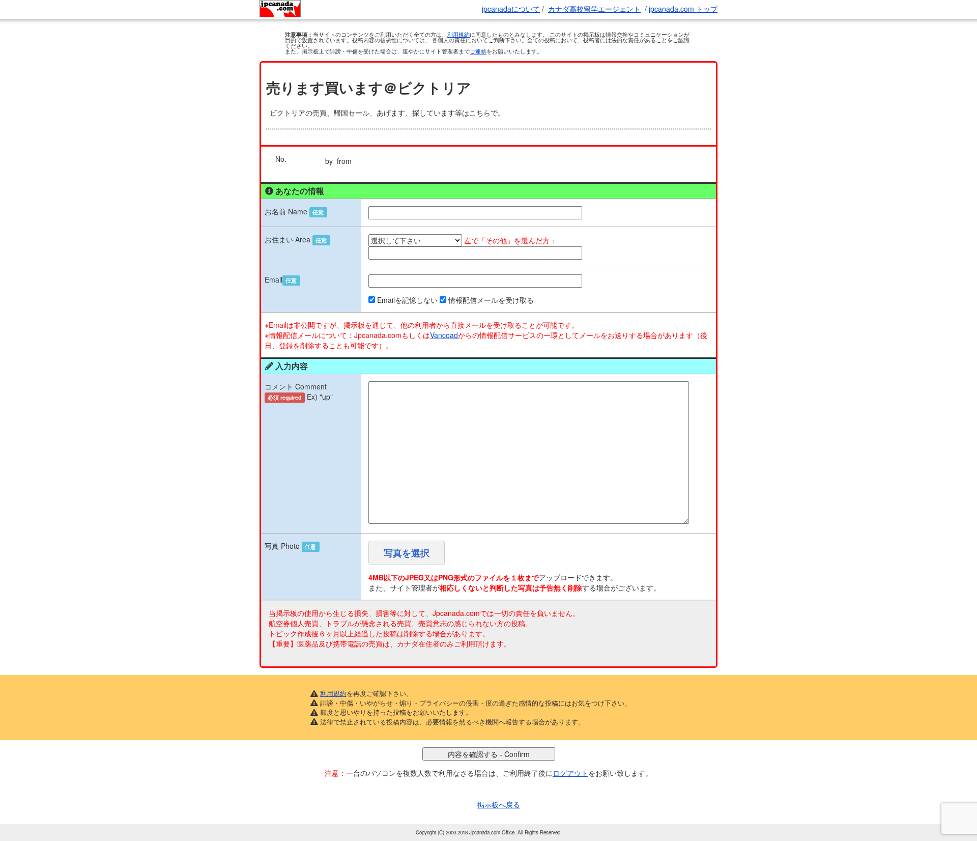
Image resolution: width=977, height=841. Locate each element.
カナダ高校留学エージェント (594, 9)
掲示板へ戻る (498, 804)
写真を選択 (406, 552)
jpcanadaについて (511, 9)
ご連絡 (478, 51)
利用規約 (458, 34)
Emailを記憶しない (407, 300)
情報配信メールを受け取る (491, 300)
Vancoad (444, 335)
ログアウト (570, 773)
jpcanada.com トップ (683, 9)
